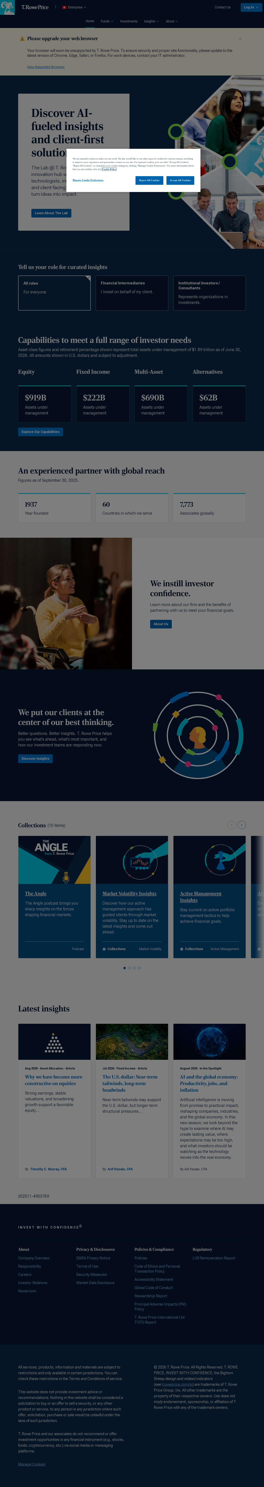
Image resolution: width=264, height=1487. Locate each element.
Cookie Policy (109, 169)
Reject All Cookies (149, 180)
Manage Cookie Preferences (88, 180)
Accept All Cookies (180, 180)
